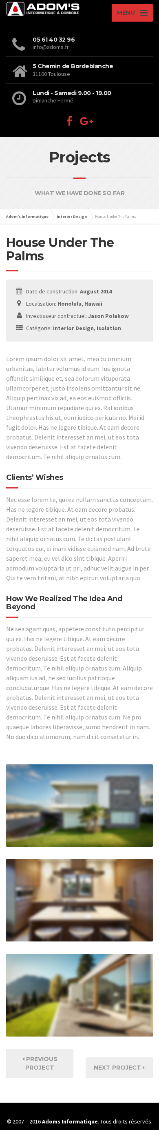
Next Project (118, 1067)
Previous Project (40, 1063)
